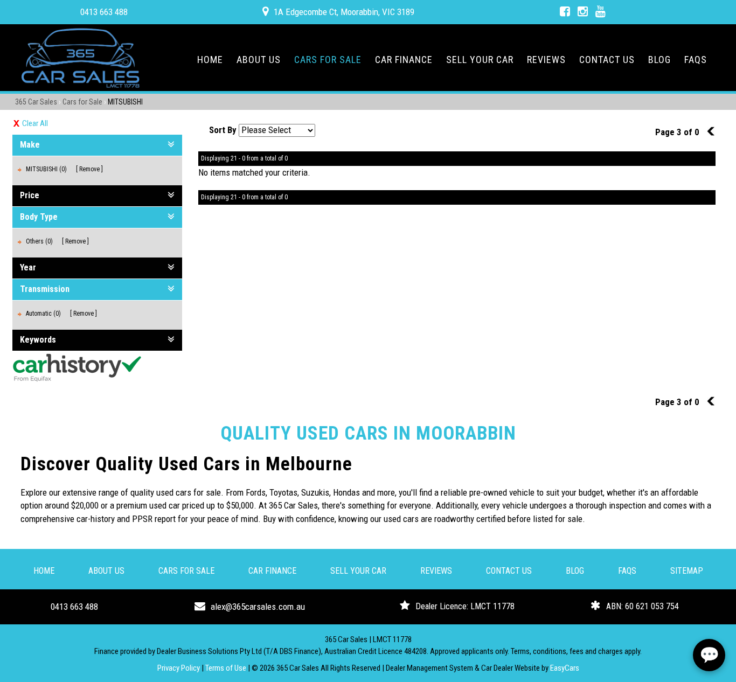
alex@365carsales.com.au (258, 606)
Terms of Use (226, 668)
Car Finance (404, 59)
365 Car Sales (36, 102)
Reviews (546, 59)
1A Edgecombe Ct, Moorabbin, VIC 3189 (344, 11)
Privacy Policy (179, 668)
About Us (259, 59)
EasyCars (564, 668)
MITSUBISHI (125, 102)
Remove (89, 169)
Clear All (35, 123)
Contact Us (607, 59)
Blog (659, 59)
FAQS (695, 59)
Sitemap (686, 571)
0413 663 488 (104, 11)
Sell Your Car (479, 59)
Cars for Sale (328, 59)
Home (210, 59)
